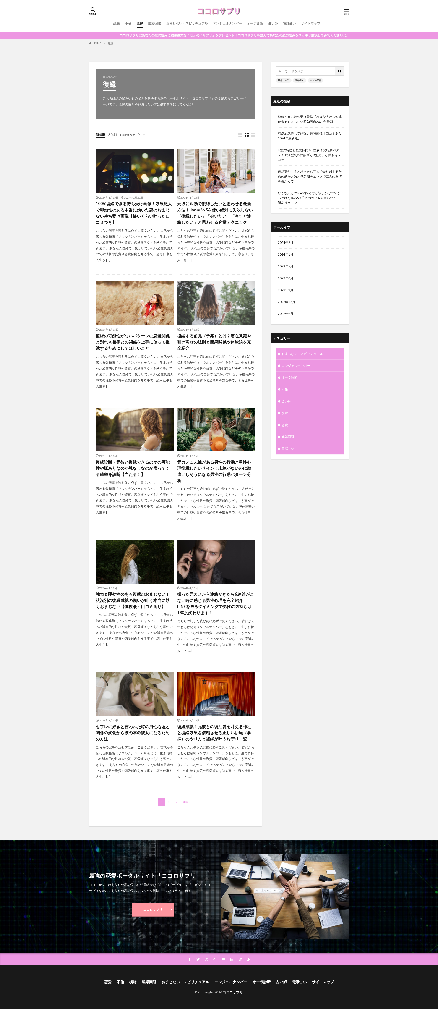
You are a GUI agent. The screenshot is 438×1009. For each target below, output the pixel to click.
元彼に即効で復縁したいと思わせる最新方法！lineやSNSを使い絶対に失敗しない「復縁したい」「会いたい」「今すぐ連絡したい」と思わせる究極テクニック (215, 213)
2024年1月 (285, 254)
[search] (339, 71)
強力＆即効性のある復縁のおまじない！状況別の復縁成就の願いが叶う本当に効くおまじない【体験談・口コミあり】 (133, 600)
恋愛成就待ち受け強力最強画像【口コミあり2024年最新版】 (310, 135)
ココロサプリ (152, 909)
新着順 (100, 134)
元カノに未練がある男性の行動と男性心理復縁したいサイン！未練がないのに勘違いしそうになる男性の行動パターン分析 (214, 471)
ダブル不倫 (315, 80)
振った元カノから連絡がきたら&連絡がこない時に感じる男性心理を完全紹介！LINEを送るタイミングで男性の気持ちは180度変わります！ (215, 603)
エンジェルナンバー (227, 23)
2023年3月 (285, 290)
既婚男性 (299, 80)
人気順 (112, 134)
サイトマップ (310, 23)
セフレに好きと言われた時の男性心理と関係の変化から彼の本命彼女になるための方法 (133, 732)
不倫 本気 (283, 80)
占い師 (273, 23)
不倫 (128, 23)
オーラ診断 (255, 23)
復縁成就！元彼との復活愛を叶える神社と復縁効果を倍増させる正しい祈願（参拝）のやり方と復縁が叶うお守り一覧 (214, 732)
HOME (97, 43)
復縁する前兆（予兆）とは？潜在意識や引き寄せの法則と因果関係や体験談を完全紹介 (214, 342)
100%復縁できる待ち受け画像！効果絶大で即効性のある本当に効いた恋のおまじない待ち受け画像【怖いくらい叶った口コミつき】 (134, 213)
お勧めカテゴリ (131, 134)
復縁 (140, 23)
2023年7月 (285, 266)
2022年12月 (286, 302)
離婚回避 (154, 23)
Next (185, 802)
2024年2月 (285, 242)
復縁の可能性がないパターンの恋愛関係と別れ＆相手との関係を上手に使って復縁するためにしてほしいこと (133, 342)
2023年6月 (285, 278)
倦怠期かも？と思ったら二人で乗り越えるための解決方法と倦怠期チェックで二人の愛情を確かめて (310, 176)
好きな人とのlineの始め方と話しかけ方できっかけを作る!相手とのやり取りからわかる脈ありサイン (309, 197)
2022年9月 (285, 314)
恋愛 (116, 23)
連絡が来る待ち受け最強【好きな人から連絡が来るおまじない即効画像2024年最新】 (310, 119)
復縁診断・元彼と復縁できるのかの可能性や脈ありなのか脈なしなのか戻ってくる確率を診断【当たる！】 (133, 468)
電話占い (289, 23)
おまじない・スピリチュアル (187, 23)
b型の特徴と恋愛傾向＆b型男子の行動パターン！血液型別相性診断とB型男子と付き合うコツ (310, 155)
